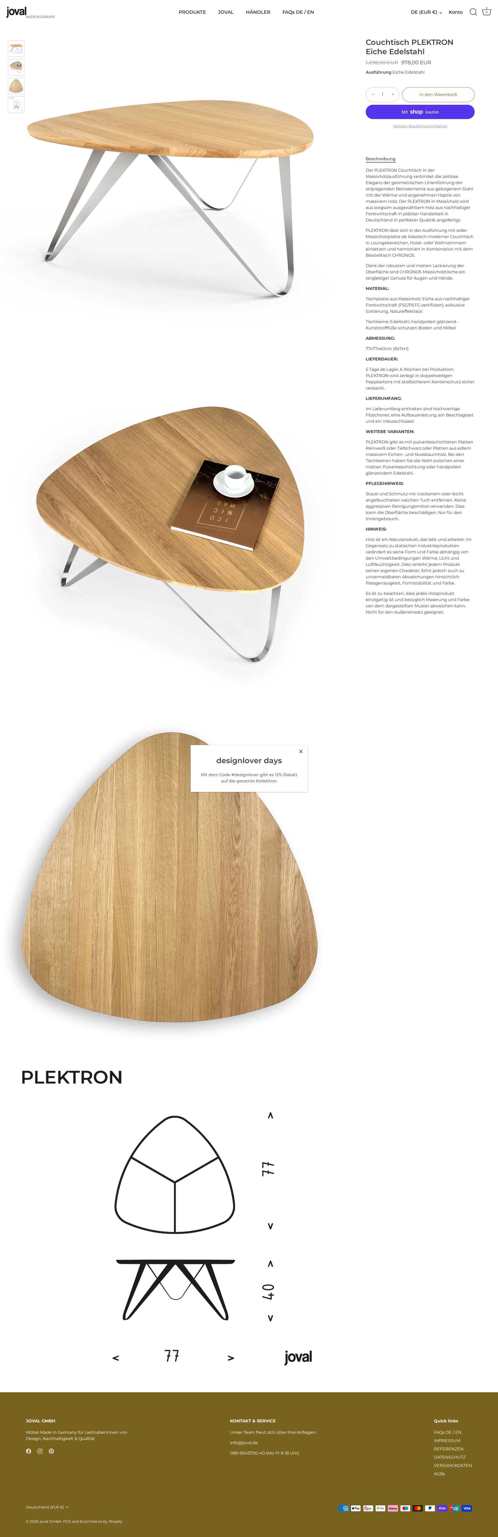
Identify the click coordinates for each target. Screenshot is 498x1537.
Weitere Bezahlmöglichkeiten (420, 126)
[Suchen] (473, 12)
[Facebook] (28, 1451)
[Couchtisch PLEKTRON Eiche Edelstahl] (16, 48)
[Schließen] (301, 751)
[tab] (383, 159)
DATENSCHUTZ (450, 1457)
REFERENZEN (449, 1448)
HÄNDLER (258, 12)
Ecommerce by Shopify (101, 1521)
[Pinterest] (51, 1451)
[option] (16, 49)
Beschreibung (381, 158)
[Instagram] (40, 1451)
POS (67, 1521)
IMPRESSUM (447, 1440)
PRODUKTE (192, 12)
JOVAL (226, 12)
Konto (456, 12)
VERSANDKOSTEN (453, 1465)
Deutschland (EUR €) (45, 1507)
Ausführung (378, 72)
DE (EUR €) (424, 12)
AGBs (439, 1473)
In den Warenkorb (438, 94)
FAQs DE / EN (298, 12)
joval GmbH (50, 1521)
